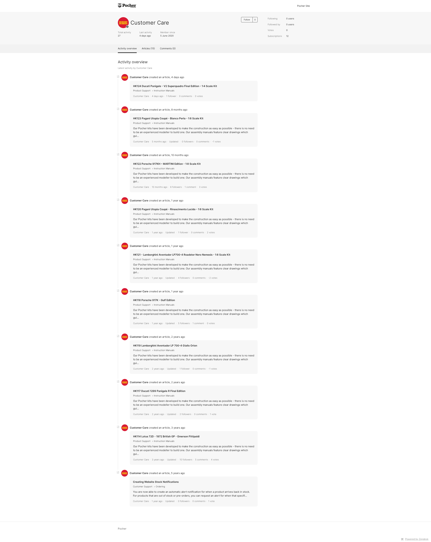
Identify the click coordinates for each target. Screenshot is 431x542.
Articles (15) (148, 48)
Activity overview (127, 48)
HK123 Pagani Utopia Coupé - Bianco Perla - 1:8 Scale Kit (168, 118)
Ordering (160, 486)
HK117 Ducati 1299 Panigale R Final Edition (159, 391)
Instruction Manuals (164, 90)
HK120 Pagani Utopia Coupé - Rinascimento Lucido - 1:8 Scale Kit (173, 209)
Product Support (142, 90)
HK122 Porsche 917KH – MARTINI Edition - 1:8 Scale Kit (167, 163)
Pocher (122, 528)
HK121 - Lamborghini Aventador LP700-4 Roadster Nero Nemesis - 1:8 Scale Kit (181, 254)
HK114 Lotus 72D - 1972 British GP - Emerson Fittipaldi (166, 436)
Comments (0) (168, 48)
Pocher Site (303, 5)
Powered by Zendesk (416, 539)
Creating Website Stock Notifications (156, 481)
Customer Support (142, 486)
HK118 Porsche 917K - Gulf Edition (154, 300)
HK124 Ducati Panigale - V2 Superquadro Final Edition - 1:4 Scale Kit (175, 86)
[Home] (129, 7)
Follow (247, 19)
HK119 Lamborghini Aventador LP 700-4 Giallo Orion (165, 345)
